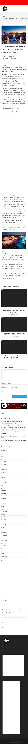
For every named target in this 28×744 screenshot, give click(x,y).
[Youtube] (1, 568)
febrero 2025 (4, 495)
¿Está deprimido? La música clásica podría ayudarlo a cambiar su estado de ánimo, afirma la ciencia (14, 310)
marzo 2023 (3, 553)
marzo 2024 (3, 522)
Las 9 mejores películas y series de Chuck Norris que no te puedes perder (14, 334)
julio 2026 (3, 456)
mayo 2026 (3, 461)
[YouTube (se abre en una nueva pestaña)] (16, 2)
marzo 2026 (3, 467)
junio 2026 (3, 459)
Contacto (23, 740)
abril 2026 (3, 464)
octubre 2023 (4, 535)
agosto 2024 (4, 511)
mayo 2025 (3, 490)
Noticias (7, 740)
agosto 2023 (4, 540)
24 (2, 619)
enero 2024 (3, 527)
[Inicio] (1, 18)
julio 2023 (3, 543)
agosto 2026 (4, 454)
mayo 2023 (3, 548)
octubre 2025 (4, 480)
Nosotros (18, 740)
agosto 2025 (4, 482)
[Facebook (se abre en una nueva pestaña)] (12, 2)
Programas (13, 740)
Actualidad (5, 58)
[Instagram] (1, 567)
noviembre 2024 (4, 503)
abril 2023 (3, 551)
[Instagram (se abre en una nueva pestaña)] (14, 2)
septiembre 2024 (5, 509)
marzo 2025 (3, 493)
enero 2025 (3, 498)
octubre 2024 (4, 506)
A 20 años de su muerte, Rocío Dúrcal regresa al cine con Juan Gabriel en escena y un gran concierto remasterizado (14, 357)
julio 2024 (3, 514)
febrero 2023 (4, 556)
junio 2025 (3, 488)
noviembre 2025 (4, 477)
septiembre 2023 (5, 537)
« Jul (2, 627)
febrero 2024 (4, 524)
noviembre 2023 (4, 532)
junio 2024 (3, 516)
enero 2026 (3, 472)
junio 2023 (3, 545)
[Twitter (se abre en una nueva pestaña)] (10, 2)
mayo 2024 (3, 519)
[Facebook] (1, 565)
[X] (1, 563)
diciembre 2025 (4, 474)
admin (4, 56)
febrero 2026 (4, 469)
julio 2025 (3, 485)
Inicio (4, 740)
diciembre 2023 (4, 530)
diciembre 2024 (4, 501)
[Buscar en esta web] (14, 413)
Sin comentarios (15, 58)
